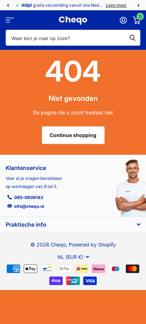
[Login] (123, 20)
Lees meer (116, 5)
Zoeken (132, 38)
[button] (8, 5)
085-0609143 (28, 197)
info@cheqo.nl (29, 206)
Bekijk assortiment (10, 20)
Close (73, 224)
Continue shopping (73, 135)
